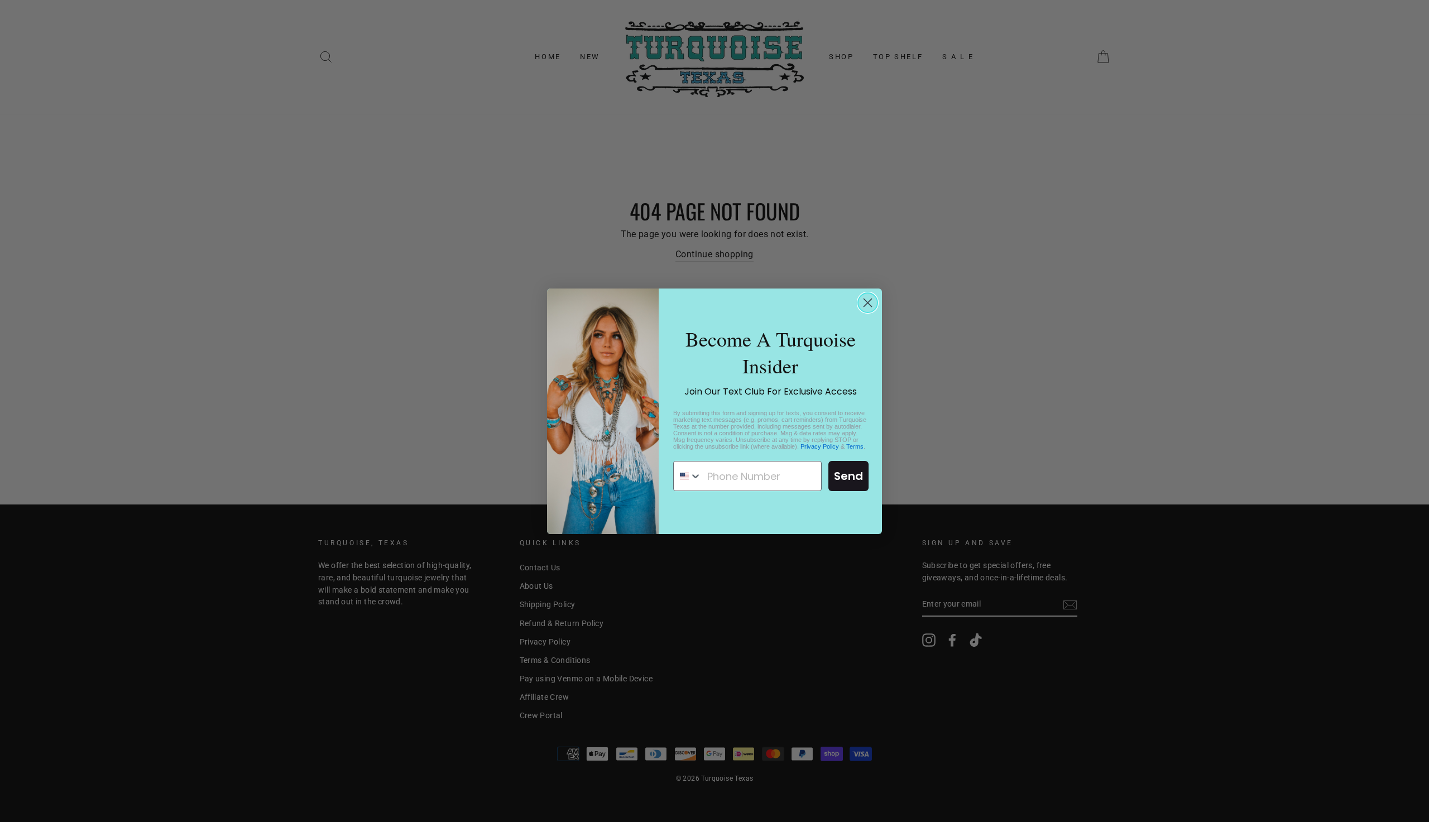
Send (848, 476)
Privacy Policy (819, 446)
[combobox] (688, 476)
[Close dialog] (867, 303)
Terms (855, 446)
